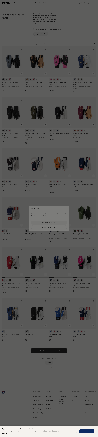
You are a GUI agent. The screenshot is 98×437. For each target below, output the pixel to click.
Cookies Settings (70, 431)
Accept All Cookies (86, 431)
